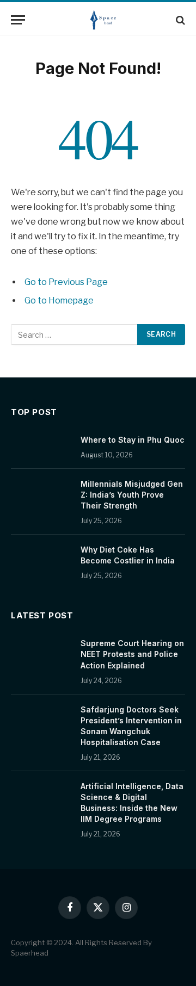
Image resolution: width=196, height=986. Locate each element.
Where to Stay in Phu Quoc (133, 439)
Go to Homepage (59, 300)
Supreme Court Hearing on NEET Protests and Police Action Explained (132, 653)
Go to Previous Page (66, 282)
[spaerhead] (103, 20)
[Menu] (18, 20)
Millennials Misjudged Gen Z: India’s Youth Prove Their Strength (132, 494)
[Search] (179, 20)
